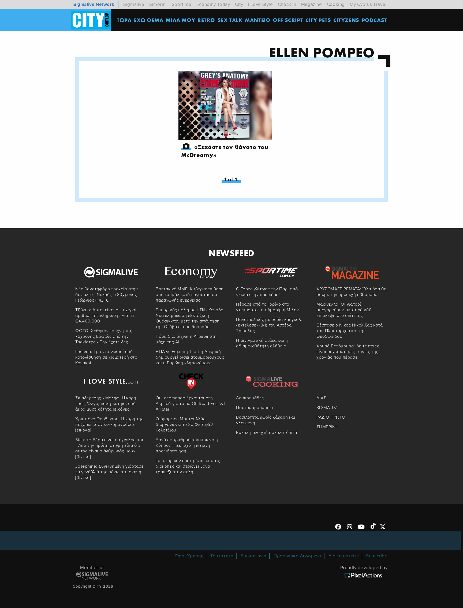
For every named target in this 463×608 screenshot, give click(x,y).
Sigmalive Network (93, 4)
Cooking (336, 4)
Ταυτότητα (221, 556)
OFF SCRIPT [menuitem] (288, 20)
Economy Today (213, 4)
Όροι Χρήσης (189, 556)
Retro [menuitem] (206, 20)
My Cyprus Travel (368, 4)
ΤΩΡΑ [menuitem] (124, 20)
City (239, 4)
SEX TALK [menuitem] (230, 20)
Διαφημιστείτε (343, 556)
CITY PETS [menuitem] (318, 20)
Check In (287, 4)
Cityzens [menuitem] (346, 20)
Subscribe (376, 556)
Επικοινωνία (254, 556)
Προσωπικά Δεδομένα (297, 556)
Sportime (182, 4)
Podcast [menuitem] (374, 20)
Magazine (311, 4)
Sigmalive (133, 4)
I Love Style (260, 4)
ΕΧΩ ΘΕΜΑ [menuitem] (148, 20)
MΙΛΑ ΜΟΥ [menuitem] (180, 20)
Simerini (158, 4)
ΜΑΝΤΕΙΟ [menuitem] (257, 20)
